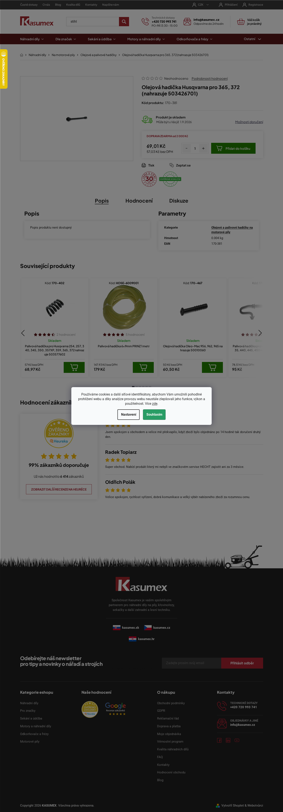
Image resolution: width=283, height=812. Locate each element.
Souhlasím (154, 414)
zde (154, 404)
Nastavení (128, 414)
